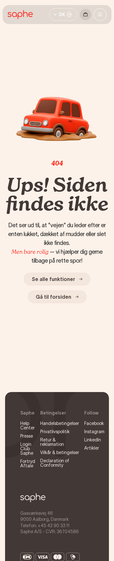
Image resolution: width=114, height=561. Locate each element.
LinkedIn (92, 439)
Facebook (94, 423)
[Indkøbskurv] (85, 14)
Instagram (94, 431)
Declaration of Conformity (54, 463)
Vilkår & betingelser (59, 452)
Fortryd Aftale (27, 463)
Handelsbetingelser (59, 423)
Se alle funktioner (53, 279)
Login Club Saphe (26, 449)
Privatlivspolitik (55, 431)
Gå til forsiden (53, 297)
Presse (26, 436)
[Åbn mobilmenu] (100, 14)
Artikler (91, 448)
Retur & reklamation (52, 442)
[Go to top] (33, 497)
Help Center (27, 425)
